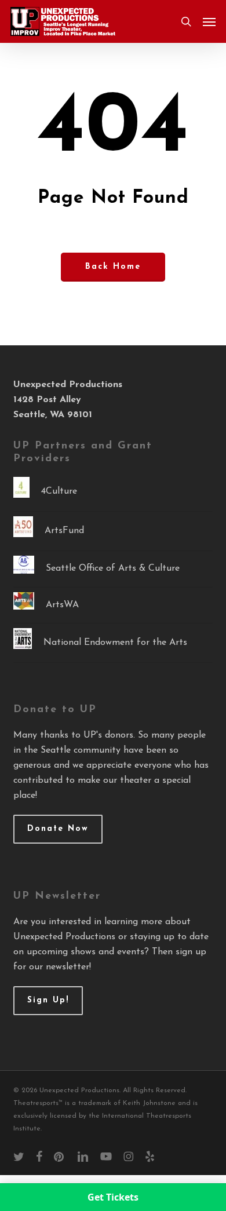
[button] (209, 21)
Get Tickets (113, 1197)
